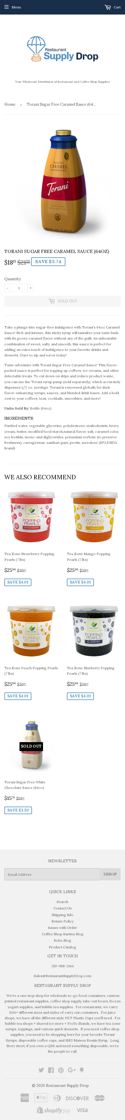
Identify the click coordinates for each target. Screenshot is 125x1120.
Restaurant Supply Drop (67, 1085)
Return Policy (62, 921)
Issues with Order (62, 927)
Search (62, 902)
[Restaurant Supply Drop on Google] (72, 1071)
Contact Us (62, 908)
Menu (16, 7)
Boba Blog (62, 940)
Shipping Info (63, 915)
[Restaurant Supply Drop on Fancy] (82, 1071)
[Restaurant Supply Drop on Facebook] (51, 1071)
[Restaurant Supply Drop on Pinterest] (61, 1071)
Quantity (12, 278)
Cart (117, 7)
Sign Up (110, 874)
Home (9, 104)
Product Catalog (62, 947)
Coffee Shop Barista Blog (62, 934)
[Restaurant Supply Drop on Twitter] (41, 1071)
